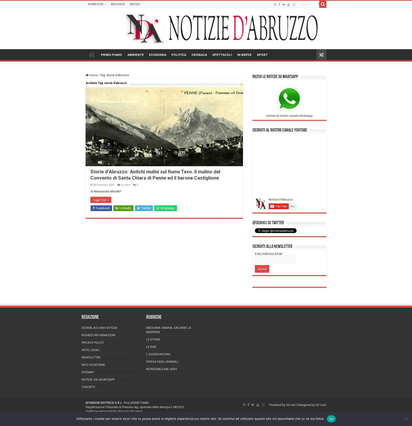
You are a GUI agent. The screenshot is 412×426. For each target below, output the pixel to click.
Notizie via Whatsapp (98, 379)
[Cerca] (322, 4)
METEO (135, 4)
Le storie (153, 339)
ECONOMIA (157, 55)
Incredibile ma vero (161, 369)
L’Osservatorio (158, 354)
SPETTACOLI (222, 55)
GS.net (290, 405)
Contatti (88, 387)
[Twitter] (284, 4)
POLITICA (178, 55)
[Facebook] (279, 4)
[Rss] (275, 4)
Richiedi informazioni (98, 335)
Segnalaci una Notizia (99, 328)
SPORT (262, 55)
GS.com (320, 405)
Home (93, 75)
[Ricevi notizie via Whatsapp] (294, 4)
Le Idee (125, 184)
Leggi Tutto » (100, 200)
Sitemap (88, 372)
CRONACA (199, 55)
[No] (406, 418)
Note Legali (91, 350)
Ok (331, 419)
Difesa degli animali (162, 361)
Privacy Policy (93, 342)
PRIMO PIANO (111, 55)
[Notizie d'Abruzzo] (206, 28)
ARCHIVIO (118, 4)
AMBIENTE (135, 55)
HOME (92, 54)
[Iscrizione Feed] (241, 85)
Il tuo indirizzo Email (268, 254)
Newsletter (91, 357)
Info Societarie (93, 365)
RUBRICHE (95, 4)
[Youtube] (289, 4)
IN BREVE (244, 55)
